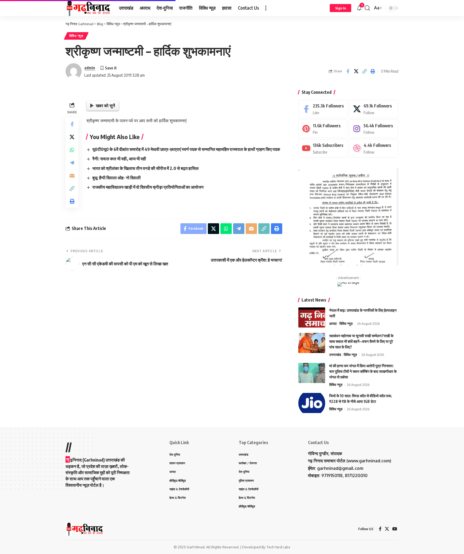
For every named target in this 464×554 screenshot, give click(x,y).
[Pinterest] (323, 129)
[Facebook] (323, 109)
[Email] (72, 175)
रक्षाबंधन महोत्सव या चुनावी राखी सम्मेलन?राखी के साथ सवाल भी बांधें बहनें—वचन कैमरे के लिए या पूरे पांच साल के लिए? (361, 341)
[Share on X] (356, 71)
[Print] (372, 71)
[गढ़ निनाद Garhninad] (88, 8)
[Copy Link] (364, 71)
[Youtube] (323, 148)
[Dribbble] (373, 148)
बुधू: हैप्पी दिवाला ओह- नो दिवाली (116, 177)
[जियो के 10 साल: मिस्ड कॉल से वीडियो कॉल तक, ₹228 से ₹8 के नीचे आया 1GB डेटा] (311, 403)
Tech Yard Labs (278, 547)
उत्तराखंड (335, 354)
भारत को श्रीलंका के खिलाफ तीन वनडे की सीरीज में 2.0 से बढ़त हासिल (145, 168)
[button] (266, 8)
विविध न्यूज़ (76, 36)
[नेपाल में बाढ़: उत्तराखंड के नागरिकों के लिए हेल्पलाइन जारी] (311, 317)
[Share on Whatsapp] (72, 149)
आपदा (333, 323)
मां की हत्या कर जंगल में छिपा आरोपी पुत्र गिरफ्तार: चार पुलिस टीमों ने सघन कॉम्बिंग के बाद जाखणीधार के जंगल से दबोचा (363, 371)
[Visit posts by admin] (74, 71)
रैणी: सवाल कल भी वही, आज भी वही (119, 158)
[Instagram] (373, 129)
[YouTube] (394, 529)
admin (89, 67)
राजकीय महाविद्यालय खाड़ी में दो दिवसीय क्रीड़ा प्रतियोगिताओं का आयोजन (148, 187)
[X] (373, 109)
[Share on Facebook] (347, 71)
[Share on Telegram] (72, 162)
